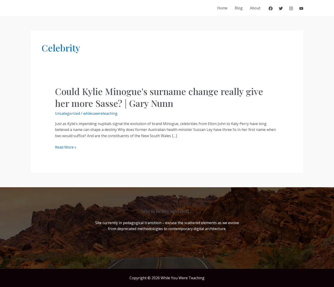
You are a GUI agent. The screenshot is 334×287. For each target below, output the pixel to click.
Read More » (65, 147)
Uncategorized (67, 113)
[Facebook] (271, 8)
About (255, 7)
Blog (239, 7)
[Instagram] (291, 8)
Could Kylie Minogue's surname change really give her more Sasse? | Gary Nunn (159, 97)
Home (222, 7)
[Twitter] (281, 8)
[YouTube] (301, 8)
